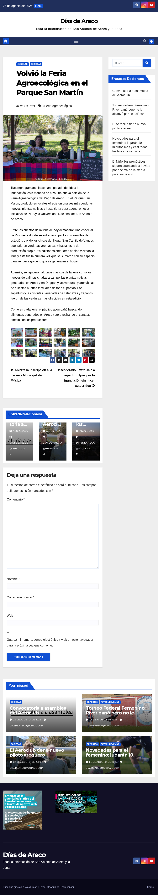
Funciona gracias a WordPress (20, 887)
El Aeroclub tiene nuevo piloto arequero (37, 752)
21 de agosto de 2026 (103, 762)
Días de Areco (79, 21)
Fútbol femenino (110, 702)
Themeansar (67, 887)
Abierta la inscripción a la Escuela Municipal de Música (31, 375)
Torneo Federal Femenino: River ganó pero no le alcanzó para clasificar (131, 109)
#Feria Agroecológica (57, 106)
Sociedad (36, 64)
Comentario (16, 499)
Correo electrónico (20, 597)
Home (150, 887)
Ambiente (23, 64)
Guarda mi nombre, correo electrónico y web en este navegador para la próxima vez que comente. (50, 642)
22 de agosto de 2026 (27, 720)
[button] (144, 41)
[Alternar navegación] (76, 41)
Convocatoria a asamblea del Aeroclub (38, 710)
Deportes (92, 702)
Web (10, 615)
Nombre (13, 579)
